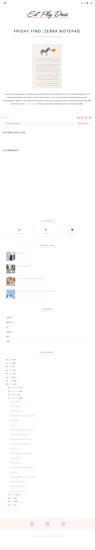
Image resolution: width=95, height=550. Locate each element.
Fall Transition (15, 401)
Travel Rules (15, 406)
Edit (8, 337)
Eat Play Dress (40, 37)
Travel (9, 332)
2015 (10, 377)
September (15, 398)
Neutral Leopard (16, 481)
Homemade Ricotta (17, 486)
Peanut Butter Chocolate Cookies (22, 416)
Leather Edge (15, 458)
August (13, 494)
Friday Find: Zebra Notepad (20, 453)
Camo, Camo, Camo (17, 491)
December (15, 387)
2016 (10, 373)
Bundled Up (20, 253)
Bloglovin (72, 233)
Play (8, 341)
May (12, 505)
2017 (10, 370)
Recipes (9, 322)
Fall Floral (13, 472)
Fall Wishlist (14, 420)
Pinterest (46, 233)
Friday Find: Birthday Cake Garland (23, 477)
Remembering (15, 463)
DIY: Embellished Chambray (20, 444)
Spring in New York (23, 266)
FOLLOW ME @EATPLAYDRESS (49, 536)
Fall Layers (14, 449)
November (15, 391)
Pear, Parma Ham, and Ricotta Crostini (30, 278)
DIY (7, 327)
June (12, 501)
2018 (10, 367)
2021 (10, 359)
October (14, 395)
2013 (10, 384)
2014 (10, 381)
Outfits (9, 317)
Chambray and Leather (19, 434)
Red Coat (13, 425)
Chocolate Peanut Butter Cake (21, 467)
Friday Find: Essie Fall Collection (22, 430)
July (12, 498)
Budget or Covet (16, 411)
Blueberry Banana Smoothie (21, 439)
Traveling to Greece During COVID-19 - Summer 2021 (35, 291)
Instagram (19, 233)
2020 (10, 363)
